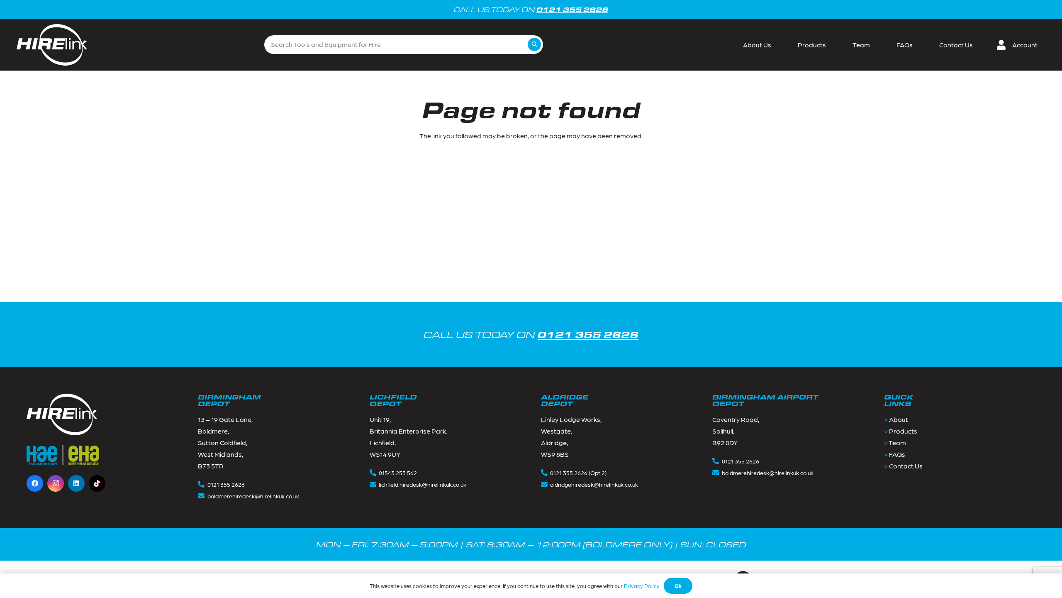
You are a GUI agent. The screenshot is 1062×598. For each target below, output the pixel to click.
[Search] (534, 44)
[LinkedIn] (76, 483)
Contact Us (906, 465)
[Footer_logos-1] (63, 455)
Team (897, 442)
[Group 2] (52, 45)
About (898, 419)
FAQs (897, 454)
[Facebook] (35, 483)
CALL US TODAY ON (531, 334)
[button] (1020, 44)
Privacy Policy (642, 585)
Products (903, 430)
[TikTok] (97, 483)
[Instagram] (55, 483)
